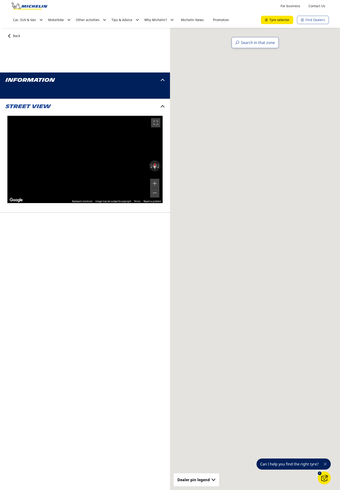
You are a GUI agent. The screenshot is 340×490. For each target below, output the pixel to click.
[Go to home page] (29, 6)
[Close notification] (325, 464)
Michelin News (192, 20)
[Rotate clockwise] (158, 165)
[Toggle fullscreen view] (155, 122)
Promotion (221, 20)
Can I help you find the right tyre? (289, 464)
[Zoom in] (154, 183)
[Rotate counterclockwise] (150, 165)
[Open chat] (324, 477)
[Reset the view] (154, 165)
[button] (319, 473)
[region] (85, 159)
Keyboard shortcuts (82, 201)
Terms (137, 201)
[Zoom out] (154, 193)
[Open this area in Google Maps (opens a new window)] (16, 200)
